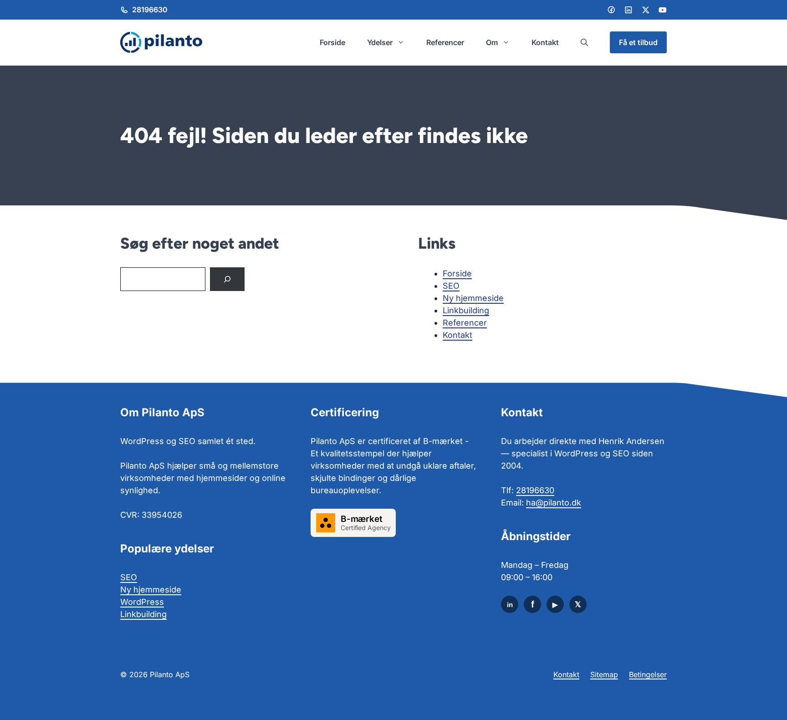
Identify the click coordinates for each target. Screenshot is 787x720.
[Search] (227, 279)
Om (492, 42)
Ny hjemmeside (473, 298)
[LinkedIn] (628, 10)
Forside (332, 42)
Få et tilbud (638, 42)
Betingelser (648, 674)
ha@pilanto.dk (553, 502)
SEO (451, 286)
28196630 (150, 9)
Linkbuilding (466, 310)
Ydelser (380, 42)
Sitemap (604, 674)
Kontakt (545, 42)
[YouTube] (555, 604)
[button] (584, 42)
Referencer (445, 42)
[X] (578, 604)
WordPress (142, 602)
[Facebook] (611, 9)
